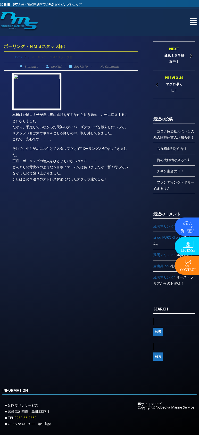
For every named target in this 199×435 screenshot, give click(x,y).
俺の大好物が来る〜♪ (173, 160)
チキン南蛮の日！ (170, 171)
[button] (193, 21)
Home (18, 57)
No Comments (109, 67)
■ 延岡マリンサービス (21, 405)
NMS (58, 67)
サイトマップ (151, 404)
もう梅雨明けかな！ (172, 148)
